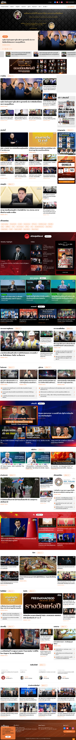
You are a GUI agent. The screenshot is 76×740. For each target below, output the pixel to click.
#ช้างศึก (11, 229)
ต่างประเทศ (34, 7)
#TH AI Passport (20, 226)
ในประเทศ (23, 7)
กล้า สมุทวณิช (46, 678)
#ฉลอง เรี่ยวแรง (49, 226)
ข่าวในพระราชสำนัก (4, 7)
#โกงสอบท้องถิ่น (13, 224)
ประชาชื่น (44, 7)
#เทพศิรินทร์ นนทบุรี (42, 224)
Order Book (65, 272)
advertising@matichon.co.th (46, 727)
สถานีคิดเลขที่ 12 (9, 678)
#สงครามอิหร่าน (27, 229)
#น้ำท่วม (27, 226)
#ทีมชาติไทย (50, 224)
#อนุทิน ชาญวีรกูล (4, 224)
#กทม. (13, 226)
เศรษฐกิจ (17, 7)
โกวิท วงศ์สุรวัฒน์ (65, 678)
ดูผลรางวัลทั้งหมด (66, 174)
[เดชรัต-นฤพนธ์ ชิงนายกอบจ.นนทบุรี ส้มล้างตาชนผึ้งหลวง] (66, 143)
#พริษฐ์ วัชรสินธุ (4, 229)
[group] (15, 255)
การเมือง (11, 7)
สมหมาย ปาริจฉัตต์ (28, 678)
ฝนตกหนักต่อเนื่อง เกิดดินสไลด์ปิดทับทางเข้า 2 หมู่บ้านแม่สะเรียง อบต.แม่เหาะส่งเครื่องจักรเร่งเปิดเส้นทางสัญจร (21, 54)
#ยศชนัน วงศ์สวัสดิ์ (18, 229)
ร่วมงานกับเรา (69, 731)
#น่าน (32, 226)
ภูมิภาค (29, 7)
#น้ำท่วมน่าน (34, 224)
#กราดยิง (20, 224)
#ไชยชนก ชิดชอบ (35, 229)
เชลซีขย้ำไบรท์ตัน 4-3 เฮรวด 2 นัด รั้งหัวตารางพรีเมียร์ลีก (48, 53)
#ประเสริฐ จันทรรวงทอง (39, 226)
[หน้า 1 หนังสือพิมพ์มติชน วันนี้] (66, 112)
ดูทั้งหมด (9, 76)
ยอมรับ (8, 736)
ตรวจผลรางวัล (67, 181)
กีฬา (39, 7)
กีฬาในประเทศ (6, 36)
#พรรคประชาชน (27, 224)
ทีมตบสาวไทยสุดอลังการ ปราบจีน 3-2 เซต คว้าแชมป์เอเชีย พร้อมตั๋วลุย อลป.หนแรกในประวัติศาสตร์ (18, 41)
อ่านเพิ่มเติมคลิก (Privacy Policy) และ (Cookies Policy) (8, 733)
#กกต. (2, 226)
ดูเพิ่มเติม (47, 236)
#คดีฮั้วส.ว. (8, 226)
